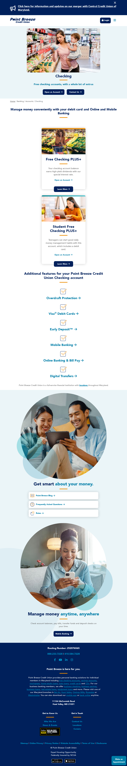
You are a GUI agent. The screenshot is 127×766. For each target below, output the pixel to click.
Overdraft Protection (61, 298)
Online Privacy (36, 743)
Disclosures (101, 743)
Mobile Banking (61, 345)
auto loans (64, 683)
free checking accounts (69, 680)
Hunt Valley (66, 692)
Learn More (62, 189)
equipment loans (65, 689)
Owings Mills (79, 692)
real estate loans (48, 689)
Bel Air (57, 692)
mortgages (35, 683)
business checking (72, 686)
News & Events (50, 725)
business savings (89, 686)
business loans (33, 689)
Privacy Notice (52, 743)
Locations (77, 725)
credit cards (75, 683)
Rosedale (90, 692)
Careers (77, 729)
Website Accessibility (70, 743)
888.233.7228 (55, 653)
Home (12, 101)
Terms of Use (88, 743)
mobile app (71, 695)
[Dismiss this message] (115, 3)
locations (83, 385)
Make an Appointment (119, 760)
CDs (87, 683)
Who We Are (50, 721)
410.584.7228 (72, 653)
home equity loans (49, 683)
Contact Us (74, 92)
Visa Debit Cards (62, 313)
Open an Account (52, 92)
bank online (85, 695)
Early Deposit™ (62, 329)
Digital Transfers (61, 376)
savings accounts (89, 680)
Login (106, 20)
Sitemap (24, 743)
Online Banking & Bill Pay (61, 360)
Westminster (33, 695)
